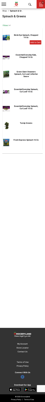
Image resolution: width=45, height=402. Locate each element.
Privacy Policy (22, 366)
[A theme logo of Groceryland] (17, 4)
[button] (35, 42)
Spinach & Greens (18, 11)
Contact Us (22, 351)
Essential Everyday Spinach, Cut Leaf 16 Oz (26, 90)
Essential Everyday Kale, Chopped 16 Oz (26, 56)
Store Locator (22, 348)
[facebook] (22, 377)
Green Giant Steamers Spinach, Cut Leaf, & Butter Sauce (26, 74)
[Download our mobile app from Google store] (30, 389)
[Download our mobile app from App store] (15, 389)
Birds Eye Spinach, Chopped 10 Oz (26, 36)
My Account (22, 344)
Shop (4, 11)
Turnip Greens (26, 123)
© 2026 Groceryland (22, 397)
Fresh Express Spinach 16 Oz (26, 140)
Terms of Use (22, 362)
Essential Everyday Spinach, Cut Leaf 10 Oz (26, 107)
